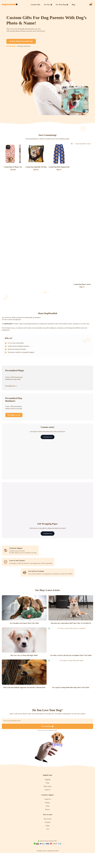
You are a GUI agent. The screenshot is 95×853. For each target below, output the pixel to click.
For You (47, 4)
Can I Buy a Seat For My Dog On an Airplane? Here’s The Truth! (71, 655)
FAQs (47, 783)
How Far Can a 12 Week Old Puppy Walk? (24, 655)
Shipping (47, 779)
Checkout (47, 822)
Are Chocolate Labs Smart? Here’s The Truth (24, 623)
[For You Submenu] (52, 4)
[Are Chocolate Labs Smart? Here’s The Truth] (24, 607)
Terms (47, 806)
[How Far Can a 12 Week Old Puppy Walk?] (24, 640)
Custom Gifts (35, 4)
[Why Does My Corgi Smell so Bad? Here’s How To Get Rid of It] (70, 607)
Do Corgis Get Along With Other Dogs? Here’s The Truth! (70, 687)
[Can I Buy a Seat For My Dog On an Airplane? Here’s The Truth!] (70, 640)
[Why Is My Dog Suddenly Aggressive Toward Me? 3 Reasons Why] (24, 672)
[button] (44, 292)
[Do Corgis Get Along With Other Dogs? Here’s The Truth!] (70, 672)
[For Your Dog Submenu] (68, 4)
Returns (47, 802)
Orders (48, 825)
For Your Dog (61, 4)
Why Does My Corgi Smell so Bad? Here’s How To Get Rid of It (71, 623)
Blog (73, 4)
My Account (47, 819)
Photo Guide (47, 786)
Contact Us (47, 799)
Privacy (47, 809)
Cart (47, 829)
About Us (47, 789)
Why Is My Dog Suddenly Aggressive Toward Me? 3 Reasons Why (24, 687)
